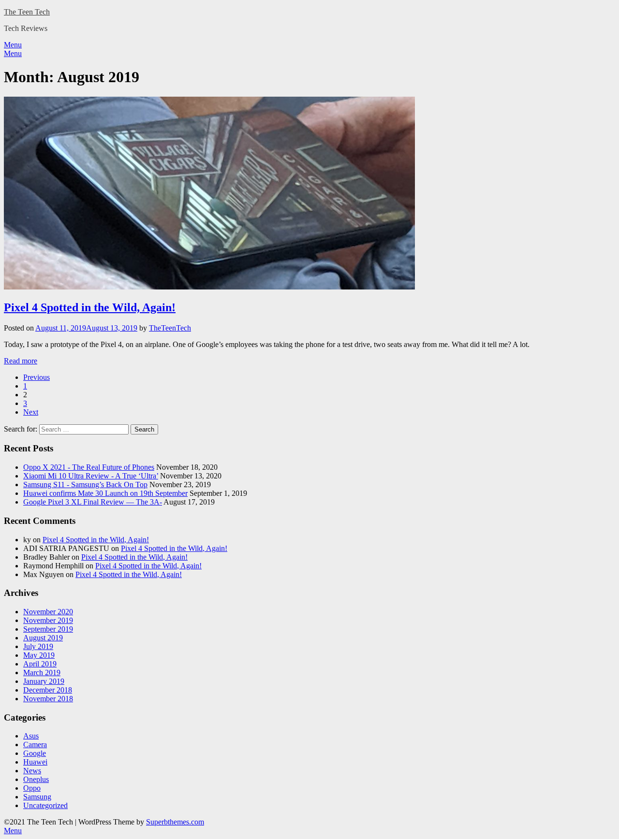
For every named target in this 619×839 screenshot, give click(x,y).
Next (30, 412)
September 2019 (48, 629)
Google (34, 753)
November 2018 (48, 698)
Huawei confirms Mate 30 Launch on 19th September (105, 493)
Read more (20, 361)
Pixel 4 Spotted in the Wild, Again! (90, 307)
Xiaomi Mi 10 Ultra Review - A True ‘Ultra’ (90, 476)
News (32, 771)
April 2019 (40, 664)
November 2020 (48, 612)
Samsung (37, 797)
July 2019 (38, 646)
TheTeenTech (170, 328)
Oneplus (36, 779)
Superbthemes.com (175, 822)
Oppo (32, 788)
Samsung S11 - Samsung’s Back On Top (85, 484)
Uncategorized (45, 805)
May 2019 (39, 655)
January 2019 (43, 681)
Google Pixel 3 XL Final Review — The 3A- (92, 502)
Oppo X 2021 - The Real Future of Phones (88, 467)
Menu (13, 45)
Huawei (35, 762)
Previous (36, 377)
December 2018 (47, 690)
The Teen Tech (27, 12)
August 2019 (43, 638)
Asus (31, 736)
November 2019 (48, 620)
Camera (35, 744)
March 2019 (41, 672)
